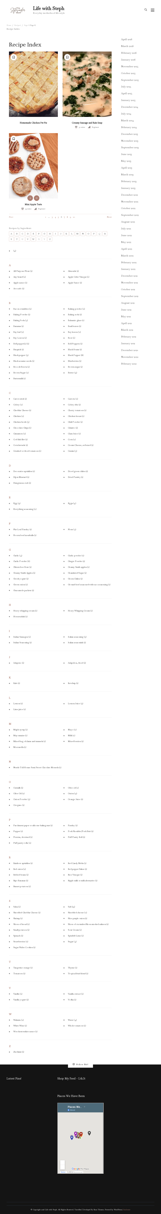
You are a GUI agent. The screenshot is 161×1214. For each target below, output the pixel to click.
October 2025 (128, 73)
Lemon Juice (75, 703)
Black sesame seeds (23, 361)
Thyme (72, 968)
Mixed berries (75, 741)
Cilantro (73, 428)
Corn (72, 439)
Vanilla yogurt (21, 999)
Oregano (18, 805)
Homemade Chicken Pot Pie (33, 123)
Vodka (72, 999)
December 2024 (129, 107)
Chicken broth (21, 422)
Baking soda (75, 314)
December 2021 (129, 275)
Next (109, 217)
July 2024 (126, 113)
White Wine (20, 1025)
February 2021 (128, 336)
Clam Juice (74, 433)
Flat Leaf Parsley (22, 529)
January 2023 (128, 188)
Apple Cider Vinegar (78, 277)
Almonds (73, 271)
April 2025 (126, 93)
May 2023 (126, 161)
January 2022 (128, 269)
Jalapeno (18, 663)
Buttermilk (19, 378)
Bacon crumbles (22, 309)
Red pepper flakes (77, 869)
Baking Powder (21, 314)
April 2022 (126, 248)
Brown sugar (75, 367)
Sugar (72, 941)
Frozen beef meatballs (24, 535)
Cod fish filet (20, 439)
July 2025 (126, 86)
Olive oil (73, 788)
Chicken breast (76, 416)
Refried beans (20, 875)
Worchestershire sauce (25, 1031)
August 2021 (128, 303)
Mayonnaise (20, 735)
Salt (71, 907)
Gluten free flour (22, 567)
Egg (16, 503)
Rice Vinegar (75, 875)
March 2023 (127, 174)
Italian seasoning (77, 637)
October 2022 (128, 208)
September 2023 (130, 147)
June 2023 (126, 154)
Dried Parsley (75, 477)
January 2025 (128, 100)
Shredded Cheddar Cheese (26, 912)
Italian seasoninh (77, 642)
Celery (18, 404)
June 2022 (126, 235)
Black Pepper (75, 355)
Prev (11, 217)
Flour (72, 529)
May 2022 (126, 242)
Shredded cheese (77, 912)
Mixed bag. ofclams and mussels (29, 741)
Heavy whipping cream (25, 611)
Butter (72, 372)
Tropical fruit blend (78, 973)
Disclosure (126, 1209)
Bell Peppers (75, 343)
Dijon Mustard (21, 477)
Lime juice (19, 709)
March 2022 (127, 255)
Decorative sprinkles (24, 471)
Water (72, 1020)
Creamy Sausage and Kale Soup (87, 123)
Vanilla (17, 994)
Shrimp (17, 918)
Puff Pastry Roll (76, 837)
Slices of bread (21, 924)
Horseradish (20, 616)
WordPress (118, 1209)
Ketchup (73, 683)
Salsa (17, 907)
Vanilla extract (75, 994)
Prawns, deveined (22, 837)
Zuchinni (18, 1052)
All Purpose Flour (22, 271)
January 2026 (128, 59)
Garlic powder (76, 555)
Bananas (18, 326)
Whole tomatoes (77, 1025)
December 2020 (129, 350)
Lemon (18, 703)
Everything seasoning (24, 509)
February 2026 (129, 53)
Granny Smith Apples (24, 573)
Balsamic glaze (76, 320)
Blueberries (74, 361)
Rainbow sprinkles (23, 863)
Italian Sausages (22, 637)
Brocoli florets (21, 367)
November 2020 (129, 357)
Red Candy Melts (77, 863)
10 (74, 217)
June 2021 (126, 309)
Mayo (72, 729)
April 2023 (126, 167)
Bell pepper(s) (21, 343)
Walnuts (18, 1020)
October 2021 (128, 289)
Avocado (18, 288)
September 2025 (130, 80)
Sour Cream (75, 930)
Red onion (19, 869)
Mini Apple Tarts (33, 204)
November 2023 (129, 140)
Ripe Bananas (20, 880)
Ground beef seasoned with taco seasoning (89, 584)
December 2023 (129, 134)
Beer (71, 338)
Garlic (17, 555)
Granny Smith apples (78, 567)
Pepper (18, 831)
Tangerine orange (23, 968)
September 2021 (129, 296)
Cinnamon (19, 433)
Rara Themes (99, 1209)
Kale (16, 683)
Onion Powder (21, 799)
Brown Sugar (21, 372)
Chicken (18, 416)
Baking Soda (20, 320)
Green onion (20, 584)
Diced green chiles (78, 471)
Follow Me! (82, 1064)
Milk (71, 735)
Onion (72, 793)
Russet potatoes (22, 886)
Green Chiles (75, 579)
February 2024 (129, 127)
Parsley (73, 825)
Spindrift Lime (76, 936)
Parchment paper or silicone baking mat (33, 825)
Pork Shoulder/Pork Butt (80, 831)
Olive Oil (19, 793)
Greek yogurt (20, 579)
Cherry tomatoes (77, 410)
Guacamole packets (23, 590)
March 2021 (127, 329)
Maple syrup (20, 729)
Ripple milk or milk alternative (82, 880)
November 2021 (129, 282)
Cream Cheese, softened (80, 445)
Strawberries (20, 941)
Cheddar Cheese (22, 410)
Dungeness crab (22, 483)
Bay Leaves (20, 338)
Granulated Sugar (77, 573)
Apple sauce (20, 283)
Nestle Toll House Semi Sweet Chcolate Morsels (37, 767)
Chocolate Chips (22, 428)
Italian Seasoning (22, 642)
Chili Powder (75, 422)
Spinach (18, 936)
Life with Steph (48, 8)
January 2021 (128, 343)
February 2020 (129, 363)
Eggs (72, 503)
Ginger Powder (76, 561)
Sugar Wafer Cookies (24, 947)
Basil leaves (74, 326)
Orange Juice (75, 799)
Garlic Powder (21, 561)
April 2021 (126, 323)
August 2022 (128, 221)
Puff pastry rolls (22, 843)
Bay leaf (18, 332)
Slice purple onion (77, 918)
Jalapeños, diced (77, 663)
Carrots (73, 399)
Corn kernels (20, 445)
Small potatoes (21, 930)
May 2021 (126, 316)
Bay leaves (74, 332)
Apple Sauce (75, 283)
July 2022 (126, 228)
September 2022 (130, 215)
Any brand (19, 277)
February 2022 (128, 262)
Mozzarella (19, 747)
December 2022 (129, 194)
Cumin (72, 451)
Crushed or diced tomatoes (27, 451)
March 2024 (127, 120)
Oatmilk (18, 788)
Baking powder (76, 309)
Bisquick (18, 349)
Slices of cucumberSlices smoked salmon (88, 924)
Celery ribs (74, 404)
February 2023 (128, 181)
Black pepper (20, 355)
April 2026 (126, 39)
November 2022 (129, 201)
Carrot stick (20, 399)
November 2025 (129, 66)
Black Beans (75, 349)
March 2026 (127, 46)
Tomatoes (19, 973)
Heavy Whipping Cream (80, 611)
